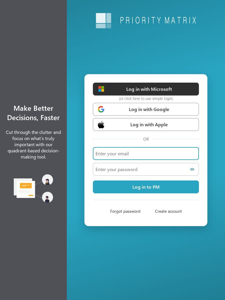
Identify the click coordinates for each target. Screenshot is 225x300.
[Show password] (193, 169)
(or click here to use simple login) (146, 98)
